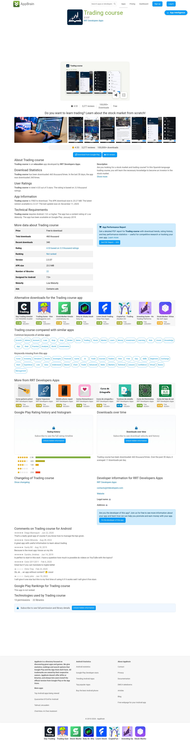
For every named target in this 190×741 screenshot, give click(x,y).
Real (26, 346)
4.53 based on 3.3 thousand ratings (62, 248)
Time (120, 359)
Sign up (157, 4)
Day (136, 359)
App (18, 346)
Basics (160, 365)
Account (36, 340)
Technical (121, 365)
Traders (111, 359)
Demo (78, 340)
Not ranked (51, 254)
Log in (171, 4)
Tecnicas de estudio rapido (125, 399)
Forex (18, 359)
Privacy (121, 673)
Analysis (44, 346)
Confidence (142, 365)
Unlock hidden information (53, 441)
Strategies (57, 359)
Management (21, 371)
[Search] (115, 4)
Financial (67, 359)
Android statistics (83, 667)
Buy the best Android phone (87, 691)
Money (120, 340)
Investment (130, 340)
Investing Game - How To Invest (145, 317)
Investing (27, 359)
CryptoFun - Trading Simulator (125, 317)
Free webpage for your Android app (132, 702)
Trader (83, 365)
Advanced (93, 365)
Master (67, 365)
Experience (28, 365)
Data (46, 365)
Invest (158, 340)
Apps (123, 4)
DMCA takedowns (125, 685)
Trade (93, 359)
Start (18, 365)
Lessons (131, 365)
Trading (87, 340)
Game (76, 359)
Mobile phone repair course (64, 399)
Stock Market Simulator (64, 317)
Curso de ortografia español (104, 399)
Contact (121, 667)
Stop (53, 340)
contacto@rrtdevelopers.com (110, 488)
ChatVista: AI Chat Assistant (45, 711)
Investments (64, 346)
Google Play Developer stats (87, 673)
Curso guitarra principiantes (24, 399)
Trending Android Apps (85, 679)
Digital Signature (43, 399)
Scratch (19, 340)
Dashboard (143, 4)
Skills (145, 359)
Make (103, 365)
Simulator (38, 359)
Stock (95, 340)
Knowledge (168, 340)
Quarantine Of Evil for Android (46, 699)
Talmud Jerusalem (41, 705)
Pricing (132, 4)
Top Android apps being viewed (46, 693)
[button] (136, 499)
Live (38, 365)
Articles (121, 691)
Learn (112, 340)
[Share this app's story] (115, 95)
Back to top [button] (183, 717)
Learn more (113, 237)
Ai (85, 359)
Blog (119, 696)
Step (61, 340)
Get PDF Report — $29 (110, 242)
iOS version (110, 155)
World (53, 346)
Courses (102, 359)
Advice (27, 340)
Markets (111, 365)
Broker (70, 340)
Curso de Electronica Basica (145, 399)
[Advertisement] (91, 43)
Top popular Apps (83, 685)
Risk (150, 340)
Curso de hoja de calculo (165, 399)
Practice (35, 346)
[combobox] (102, 4)
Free (128, 359)
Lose (45, 340)
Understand (56, 365)
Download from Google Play (88, 155)
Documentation (124, 679)
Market (104, 340)
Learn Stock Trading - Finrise (104, 317)
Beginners (154, 359)
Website (100, 493)
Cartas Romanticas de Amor (84, 399)
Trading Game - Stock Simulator (44, 317)
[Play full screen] (123, 95)
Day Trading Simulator (24, 317)
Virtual (152, 365)
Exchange (165, 359)
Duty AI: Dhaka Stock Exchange (84, 317)
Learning (141, 340)
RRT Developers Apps (44, 380)
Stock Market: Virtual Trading (165, 317)
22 (47, 271)
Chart (75, 365)
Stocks (47, 359)
